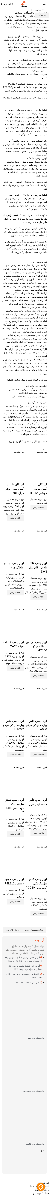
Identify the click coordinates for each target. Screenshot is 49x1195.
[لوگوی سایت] (24, 4)
